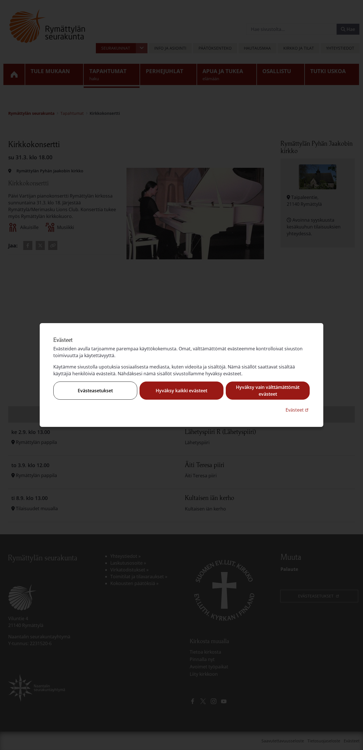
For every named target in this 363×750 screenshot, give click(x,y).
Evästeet (298, 409)
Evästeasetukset (95, 390)
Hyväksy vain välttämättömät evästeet (267, 390)
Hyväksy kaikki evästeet (181, 390)
